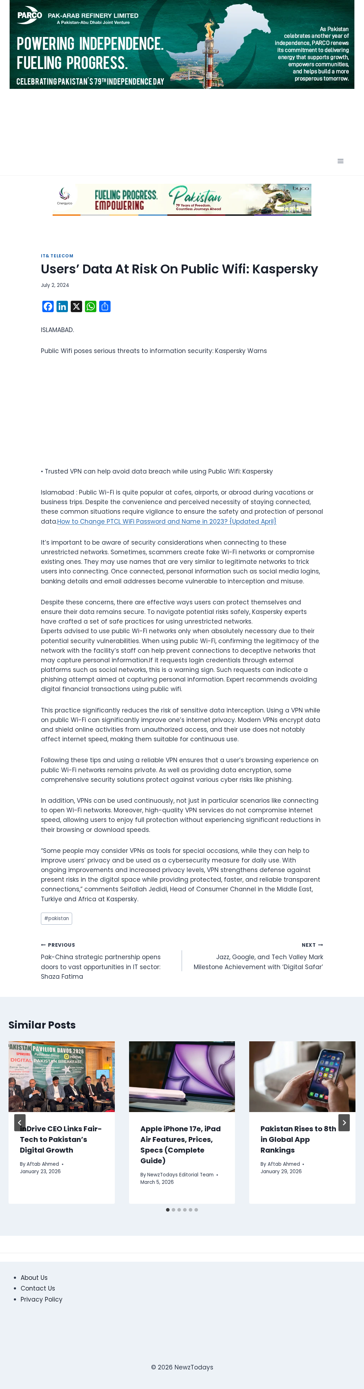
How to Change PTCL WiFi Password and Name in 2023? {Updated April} (167, 521)
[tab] (168, 1210)
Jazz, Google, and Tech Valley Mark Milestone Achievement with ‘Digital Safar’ (258, 956)
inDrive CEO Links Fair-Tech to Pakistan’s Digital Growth (61, 1139)
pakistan (56, 918)
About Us (34, 1277)
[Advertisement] (189, 119)
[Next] (344, 1122)
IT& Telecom (57, 256)
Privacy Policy (42, 1299)
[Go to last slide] (20, 1122)
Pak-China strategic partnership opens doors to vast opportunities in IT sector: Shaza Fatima (101, 961)
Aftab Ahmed (43, 1164)
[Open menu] (340, 161)
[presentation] (62, 1076)
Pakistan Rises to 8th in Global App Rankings (298, 1139)
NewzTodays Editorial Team (180, 1174)
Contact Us (38, 1288)
